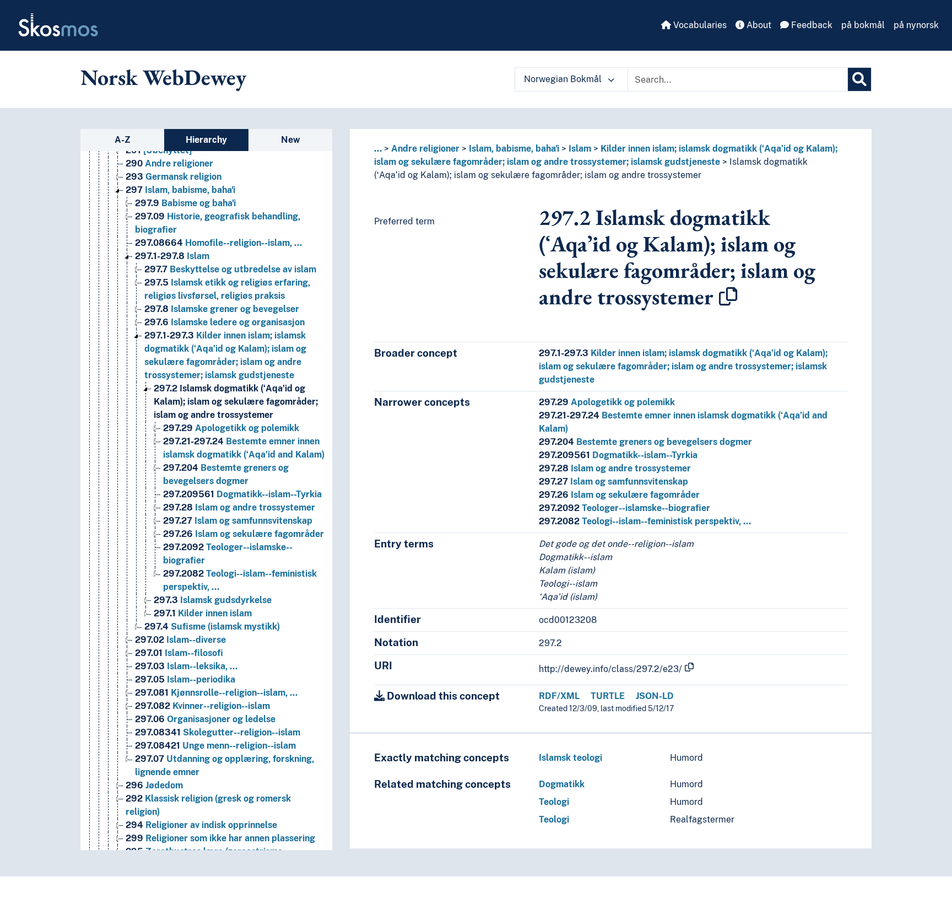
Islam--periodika (185, 679)
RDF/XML (559, 696)
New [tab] (290, 140)
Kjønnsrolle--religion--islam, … (216, 692)
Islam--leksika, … (186, 666)
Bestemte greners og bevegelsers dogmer (645, 442)
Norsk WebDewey (163, 77)
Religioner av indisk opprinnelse (201, 825)
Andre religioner (169, 163)
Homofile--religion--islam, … (218, 243)
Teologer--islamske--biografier (624, 508)
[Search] (859, 79)
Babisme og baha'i (185, 203)
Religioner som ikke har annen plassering (220, 838)
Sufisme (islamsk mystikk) (212, 626)
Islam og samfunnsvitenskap (237, 520)
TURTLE (608, 696)
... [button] (378, 148)
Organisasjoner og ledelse (205, 719)
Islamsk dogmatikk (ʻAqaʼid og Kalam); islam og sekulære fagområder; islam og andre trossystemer (236, 401)
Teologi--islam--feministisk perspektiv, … (645, 521)
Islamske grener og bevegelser (221, 309)
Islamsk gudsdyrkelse (213, 600)
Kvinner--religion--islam (202, 706)
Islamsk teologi (570, 757)
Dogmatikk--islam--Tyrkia (242, 494)
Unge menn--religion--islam (215, 745)
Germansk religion (173, 176)
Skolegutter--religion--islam (217, 732)
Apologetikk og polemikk (231, 428)
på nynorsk (916, 25)
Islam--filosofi (179, 653)
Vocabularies (699, 25)
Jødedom (154, 785)
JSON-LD (655, 696)
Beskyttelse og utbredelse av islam (230, 269)
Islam (172, 256)
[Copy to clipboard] (728, 296)
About (757, 25)
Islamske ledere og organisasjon (224, 322)
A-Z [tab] (123, 140)
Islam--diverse (180, 640)
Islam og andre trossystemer (239, 507)
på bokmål (863, 25)
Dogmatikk (562, 784)
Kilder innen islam (203, 613)
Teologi (554, 802)
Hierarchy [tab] (206, 140)
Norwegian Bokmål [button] (564, 79)
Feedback (810, 25)
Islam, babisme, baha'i (180, 190)
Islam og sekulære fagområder (243, 534)
